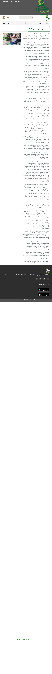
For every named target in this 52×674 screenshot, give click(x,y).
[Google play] (43, 289)
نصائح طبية (45, 26)
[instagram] (36, 279)
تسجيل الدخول (5, 1)
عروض (11, 1)
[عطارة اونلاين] (43, 7)
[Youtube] (40, 279)
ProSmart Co (29, 301)
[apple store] (43, 294)
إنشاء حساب (17, 1)
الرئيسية (48, 26)
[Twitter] (44, 279)
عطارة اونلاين (19, 299)
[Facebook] (48, 279)
